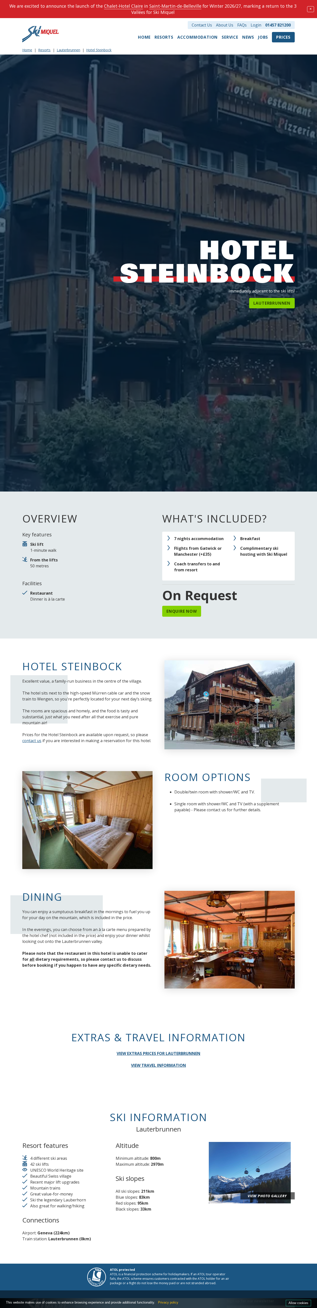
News (248, 37)
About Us (224, 25)
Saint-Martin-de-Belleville (175, 6)
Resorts (164, 37)
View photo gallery (267, 1195)
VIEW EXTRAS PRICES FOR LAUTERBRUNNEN (158, 1053)
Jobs (263, 37)
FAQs (242, 25)
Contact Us (202, 25)
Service (230, 37)
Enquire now (181, 611)
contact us (31, 740)
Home (144, 37)
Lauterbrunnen (68, 50)
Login (256, 25)
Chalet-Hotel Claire (123, 6)
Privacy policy (168, 1302)
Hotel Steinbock (98, 50)
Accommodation (197, 37)
